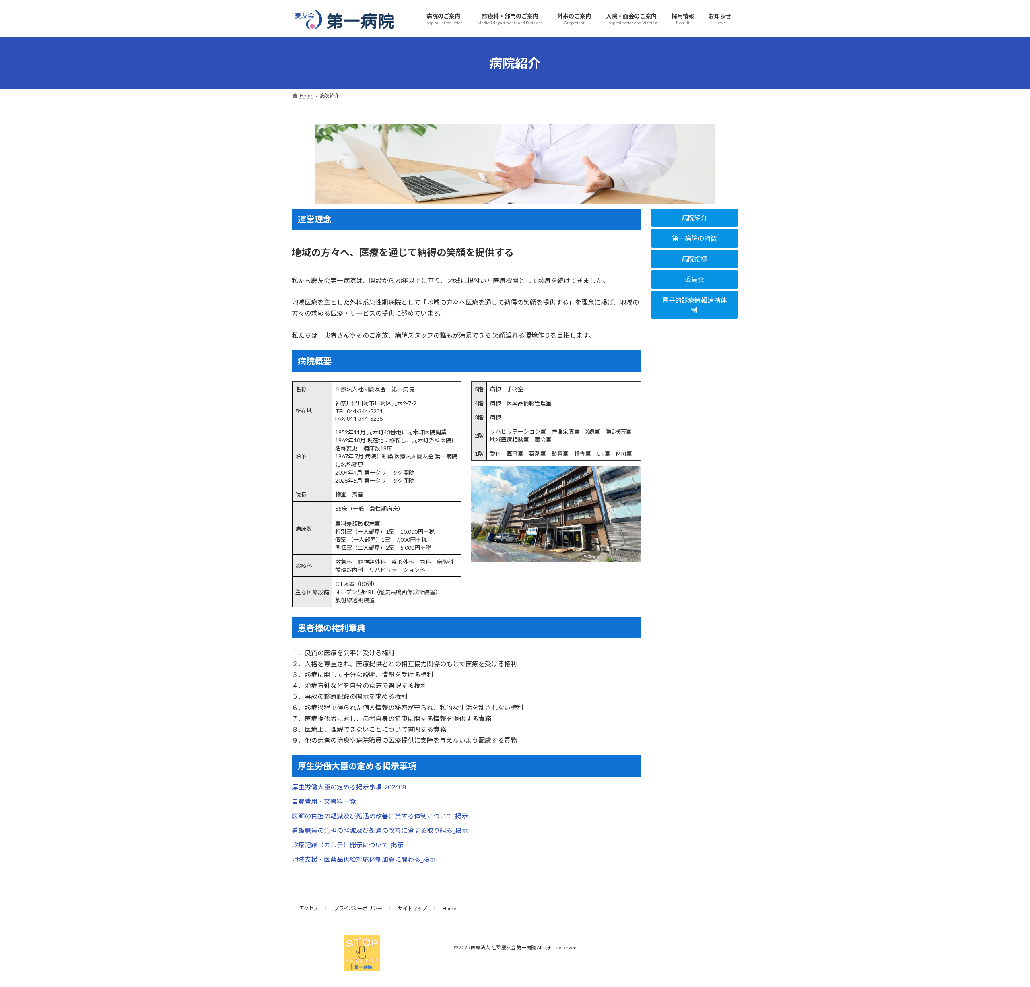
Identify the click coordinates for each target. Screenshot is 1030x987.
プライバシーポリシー (358, 908)
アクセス (308, 908)
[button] (694, 218)
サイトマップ (412, 908)
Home (449, 908)
